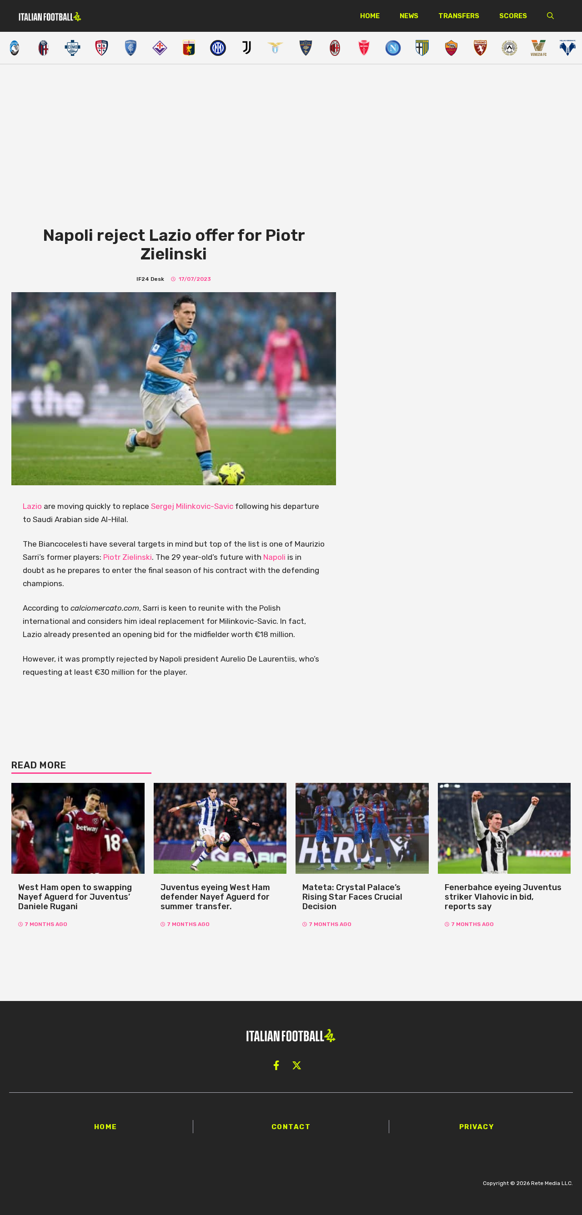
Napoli (275, 557)
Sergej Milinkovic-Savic (192, 506)
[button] (550, 16)
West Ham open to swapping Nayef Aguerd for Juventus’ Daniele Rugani (75, 896)
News (409, 16)
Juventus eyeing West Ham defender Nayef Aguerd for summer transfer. (215, 896)
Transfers (458, 16)
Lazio (32, 506)
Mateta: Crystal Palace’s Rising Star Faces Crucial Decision (352, 896)
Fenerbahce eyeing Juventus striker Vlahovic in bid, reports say (503, 896)
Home (370, 16)
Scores (513, 16)
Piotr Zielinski (127, 557)
